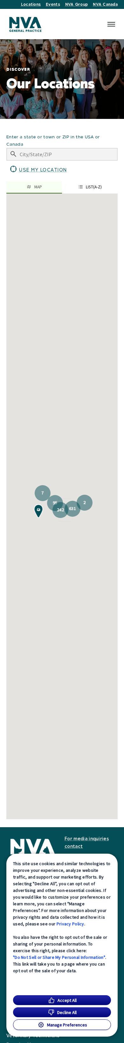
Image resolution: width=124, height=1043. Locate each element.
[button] (38, 170)
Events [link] (53, 4)
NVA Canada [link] (105, 4)
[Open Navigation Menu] (111, 24)
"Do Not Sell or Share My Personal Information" (59, 957)
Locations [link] (31, 4)
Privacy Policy (70, 924)
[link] (25, 24)
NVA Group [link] (76, 4)
